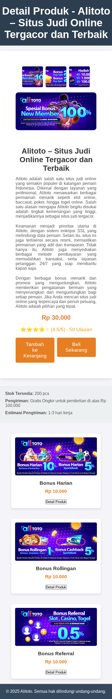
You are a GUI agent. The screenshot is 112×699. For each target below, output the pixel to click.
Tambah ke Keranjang (35, 350)
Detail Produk (56, 502)
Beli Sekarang (76, 347)
